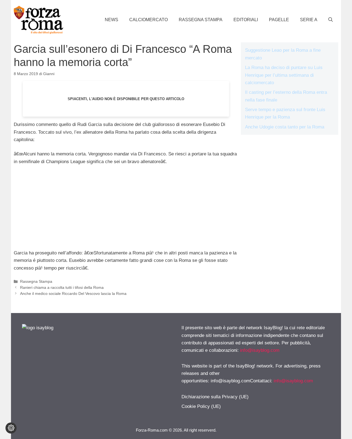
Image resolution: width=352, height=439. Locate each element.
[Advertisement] (126, 210)
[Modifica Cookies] (11, 427)
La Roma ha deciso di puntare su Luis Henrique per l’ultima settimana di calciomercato (284, 75)
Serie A (308, 19)
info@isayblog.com (259, 350)
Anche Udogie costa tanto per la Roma (284, 127)
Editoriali (245, 19)
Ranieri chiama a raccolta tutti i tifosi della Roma (62, 287)
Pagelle (279, 19)
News (111, 19)
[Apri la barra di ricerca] (330, 20)
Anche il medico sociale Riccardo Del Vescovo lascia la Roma (73, 293)
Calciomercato (148, 19)
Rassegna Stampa (200, 19)
